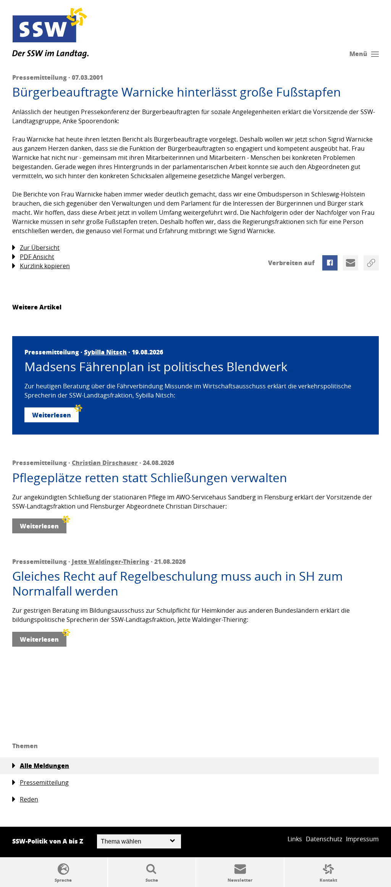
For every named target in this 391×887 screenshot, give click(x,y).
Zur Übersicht (40, 247)
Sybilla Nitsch (105, 352)
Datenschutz (324, 839)
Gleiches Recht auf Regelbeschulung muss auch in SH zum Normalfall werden (177, 583)
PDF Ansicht (37, 257)
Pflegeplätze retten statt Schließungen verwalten (149, 477)
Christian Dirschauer (105, 462)
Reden (29, 799)
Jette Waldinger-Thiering (110, 561)
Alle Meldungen (44, 765)
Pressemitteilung (44, 782)
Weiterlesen (51, 414)
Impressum (362, 839)
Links (295, 839)
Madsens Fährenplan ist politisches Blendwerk (156, 366)
